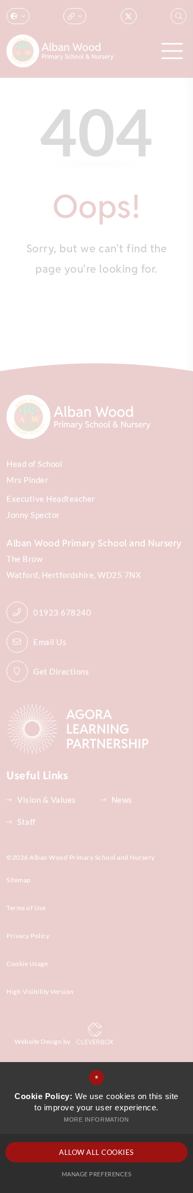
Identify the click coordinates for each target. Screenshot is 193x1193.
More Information (96, 1119)
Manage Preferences (96, 1173)
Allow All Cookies (96, 1152)
